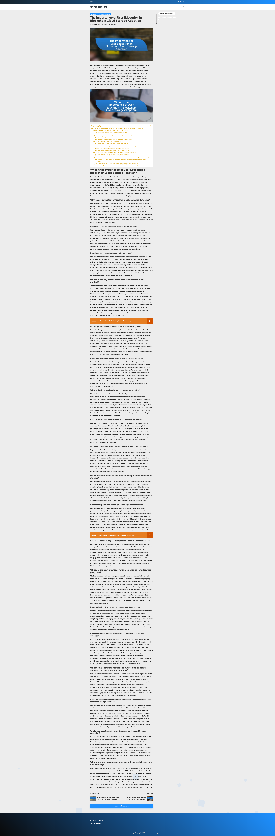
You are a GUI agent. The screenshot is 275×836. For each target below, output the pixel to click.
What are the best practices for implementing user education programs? (115, 152)
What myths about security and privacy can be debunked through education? (116, 163)
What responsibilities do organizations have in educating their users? (114, 145)
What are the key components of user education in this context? (112, 136)
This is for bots (95, 823)
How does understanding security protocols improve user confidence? (114, 150)
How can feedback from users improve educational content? (112, 154)
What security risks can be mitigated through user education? (112, 148)
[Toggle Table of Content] (149, 126)
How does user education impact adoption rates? (109, 134)
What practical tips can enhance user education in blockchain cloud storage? (116, 165)
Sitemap (93, 1)
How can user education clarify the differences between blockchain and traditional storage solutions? (120, 160)
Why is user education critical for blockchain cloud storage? (111, 130)
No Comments (112, 24)
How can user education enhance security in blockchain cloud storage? (114, 147)
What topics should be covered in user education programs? (111, 137)
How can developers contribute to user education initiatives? (112, 143)
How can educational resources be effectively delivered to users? (113, 139)
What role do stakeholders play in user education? (108, 141)
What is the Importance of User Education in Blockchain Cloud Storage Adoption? (117, 128)
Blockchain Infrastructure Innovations (100, 14)
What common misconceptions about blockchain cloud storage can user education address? (121, 158)
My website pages (96, 820)
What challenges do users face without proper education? (111, 132)
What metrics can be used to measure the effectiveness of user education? (116, 156)
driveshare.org (98, 6)
